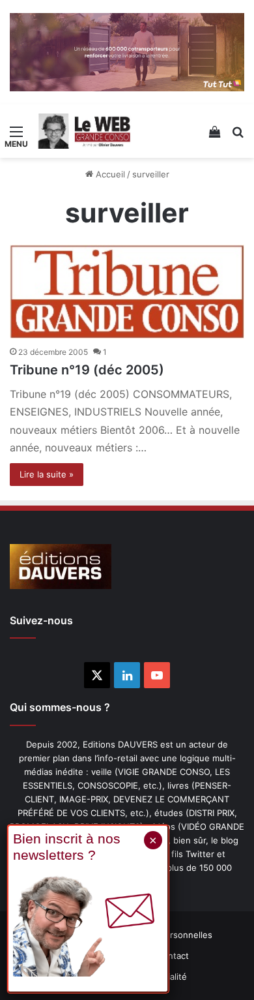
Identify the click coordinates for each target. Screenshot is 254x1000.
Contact (173, 955)
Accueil (109, 174)
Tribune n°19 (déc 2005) (87, 370)
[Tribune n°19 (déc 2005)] (127, 292)
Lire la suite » (47, 474)
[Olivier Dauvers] (85, 131)
